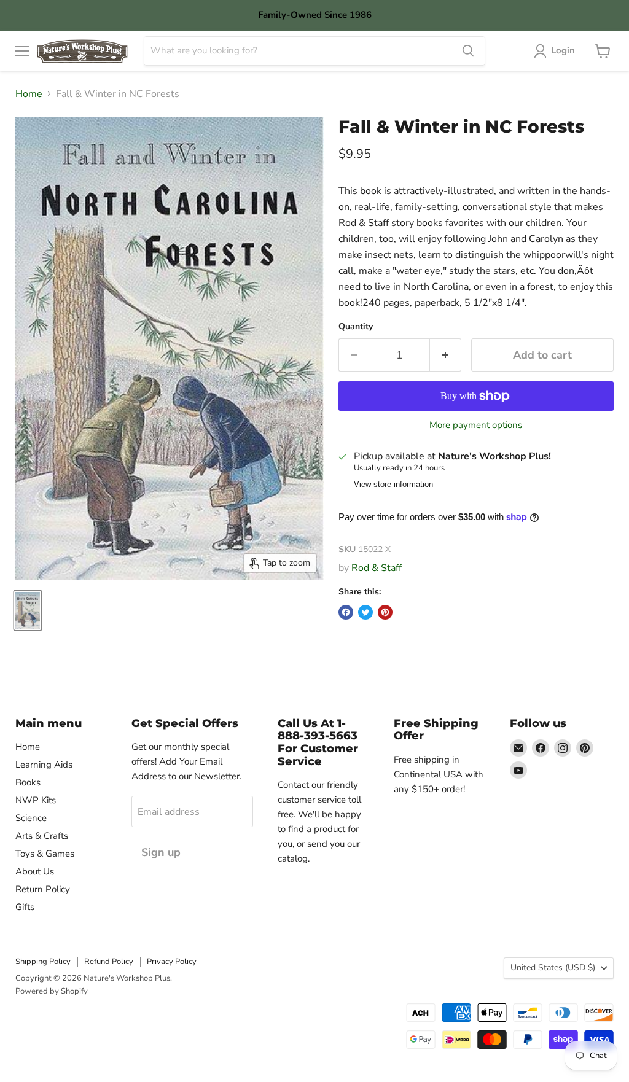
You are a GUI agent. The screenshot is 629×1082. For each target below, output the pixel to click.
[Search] (468, 51)
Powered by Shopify (51, 991)
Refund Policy (108, 961)
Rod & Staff (376, 568)
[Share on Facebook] (345, 612)
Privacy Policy (172, 961)
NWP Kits (35, 800)
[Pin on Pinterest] (385, 612)
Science (31, 818)
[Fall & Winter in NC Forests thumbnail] (27, 610)
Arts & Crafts (41, 836)
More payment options (475, 425)
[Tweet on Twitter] (365, 612)
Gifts (24, 907)
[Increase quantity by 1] (445, 355)
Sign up (161, 852)
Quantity (355, 327)
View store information (393, 484)
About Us (34, 871)
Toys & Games (44, 853)
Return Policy (42, 889)
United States (552, 967)
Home (28, 93)
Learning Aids (43, 764)
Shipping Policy (43, 961)
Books (28, 782)
